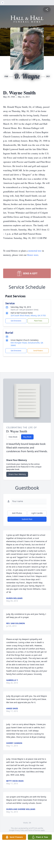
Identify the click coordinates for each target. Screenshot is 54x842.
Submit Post (27, 519)
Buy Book (27, 437)
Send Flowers (38, 350)
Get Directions (16, 321)
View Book (13, 437)
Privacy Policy (20, 830)
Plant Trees (38, 321)
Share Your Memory (17, 474)
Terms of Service (34, 830)
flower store (32, 254)
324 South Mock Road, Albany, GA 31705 (28, 315)
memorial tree (34, 250)
